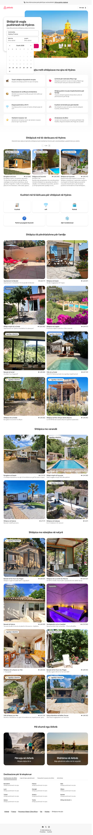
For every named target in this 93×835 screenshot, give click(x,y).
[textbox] (14, 40)
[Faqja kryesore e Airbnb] (8, 7)
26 (16, 67)
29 (27, 67)
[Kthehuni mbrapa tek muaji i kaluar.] (9, 45)
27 (20, 67)
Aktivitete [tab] (60, 778)
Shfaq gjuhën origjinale (61, 2)
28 (24, 67)
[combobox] (22, 34)
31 (9, 71)
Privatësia (43, 832)
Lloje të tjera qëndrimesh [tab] (27, 778)
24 (9, 67)
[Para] (49, 145)
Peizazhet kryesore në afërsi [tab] (45, 778)
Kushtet (49, 832)
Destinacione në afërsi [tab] (10, 778)
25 (13, 67)
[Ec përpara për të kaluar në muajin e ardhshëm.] (30, 45)
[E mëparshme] (42, 145)
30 (31, 67)
